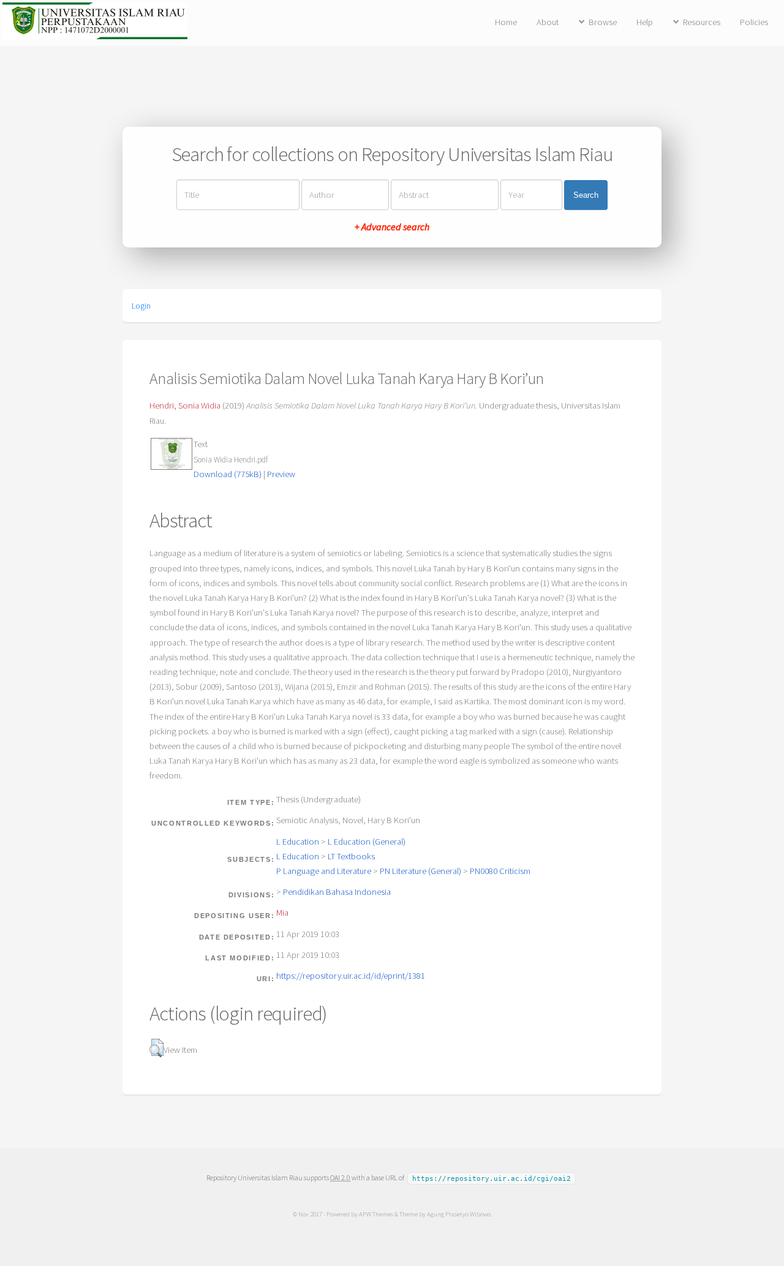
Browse (603, 22)
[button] (156, 1048)
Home (506, 22)
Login (141, 305)
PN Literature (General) (420, 870)
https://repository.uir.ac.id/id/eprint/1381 (350, 975)
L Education (297, 841)
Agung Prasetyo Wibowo (459, 1214)
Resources (701, 22)
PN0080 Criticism (500, 870)
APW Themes (376, 1214)
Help (644, 22)
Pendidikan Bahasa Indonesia (337, 891)
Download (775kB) (228, 474)
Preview (281, 474)
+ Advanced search (392, 226)
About (548, 22)
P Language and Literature (323, 870)
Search (585, 195)
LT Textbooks (351, 856)
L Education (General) (366, 841)
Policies (754, 22)
